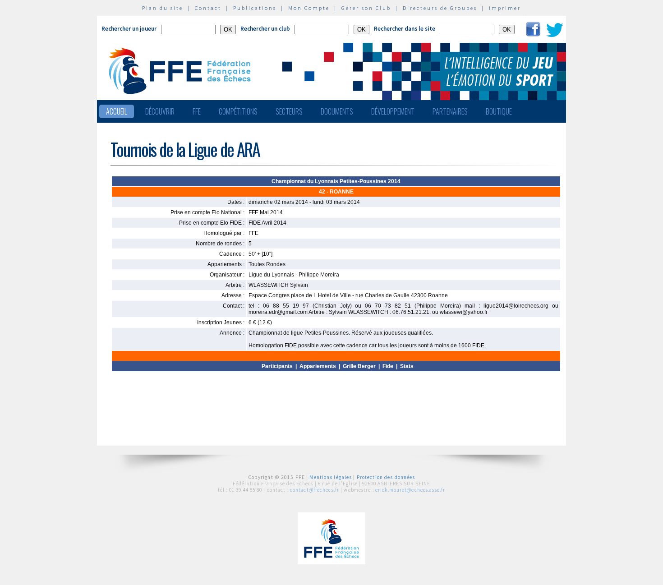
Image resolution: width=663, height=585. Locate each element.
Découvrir (160, 111)
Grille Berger (359, 366)
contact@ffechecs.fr (314, 490)
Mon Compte (309, 8)
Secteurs (289, 111)
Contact (208, 8)
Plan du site (162, 8)
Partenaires (450, 111)
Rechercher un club (265, 28)
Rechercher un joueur (129, 28)
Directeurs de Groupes (440, 8)
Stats (407, 366)
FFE (197, 111)
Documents (337, 111)
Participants (277, 366)
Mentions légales (330, 477)
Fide (387, 366)
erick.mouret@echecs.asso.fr (410, 490)
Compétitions (238, 111)
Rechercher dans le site (404, 28)
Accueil (116, 111)
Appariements (317, 366)
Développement (392, 111)
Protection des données (386, 477)
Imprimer (505, 8)
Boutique (499, 111)
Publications (254, 8)
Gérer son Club (366, 8)
